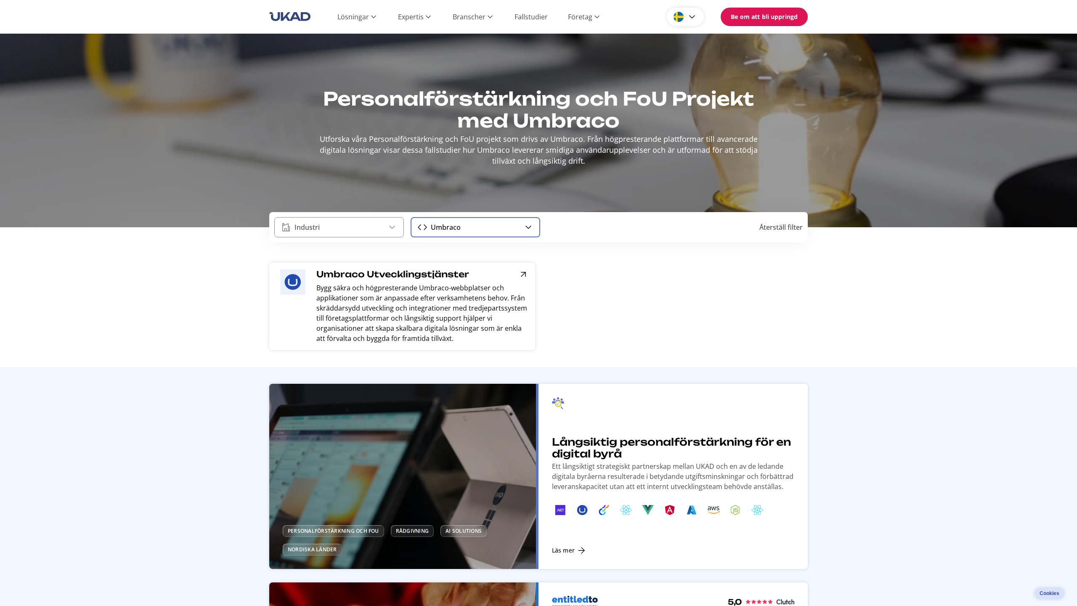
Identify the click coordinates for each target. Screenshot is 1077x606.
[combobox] (339, 227)
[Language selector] (685, 17)
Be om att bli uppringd (764, 17)
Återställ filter (781, 227)
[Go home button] (289, 16)
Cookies (1049, 593)
